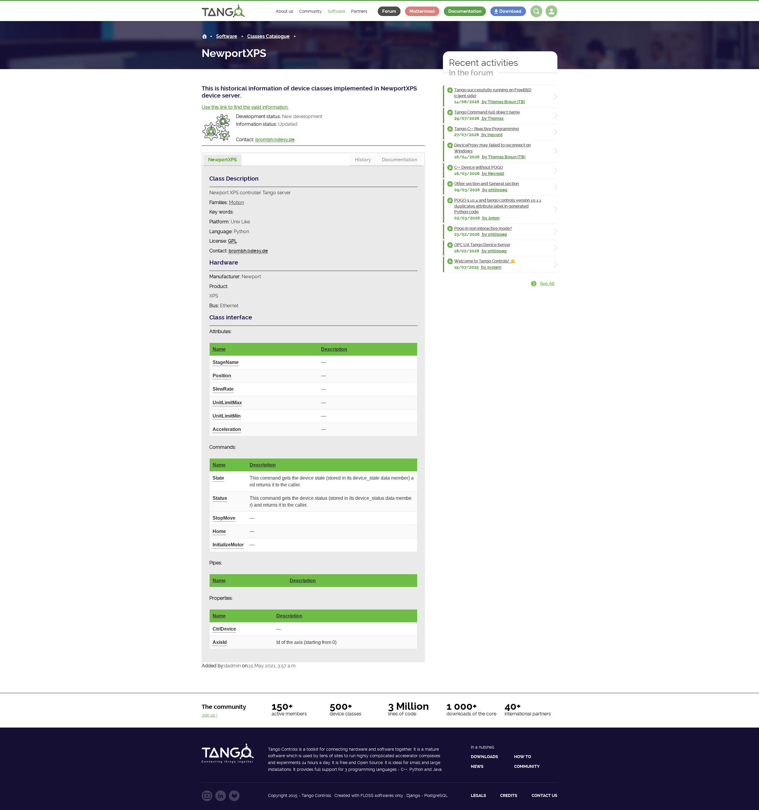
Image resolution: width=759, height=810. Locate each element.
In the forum (471, 72)
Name (219, 349)
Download (510, 11)
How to (522, 756)
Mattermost (422, 11)
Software (226, 36)
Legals (478, 795)
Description (334, 349)
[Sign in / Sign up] (551, 11)
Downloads (484, 756)
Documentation (464, 11)
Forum (389, 11)
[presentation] (222, 160)
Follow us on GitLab (234, 795)
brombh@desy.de (275, 139)
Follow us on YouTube (207, 795)
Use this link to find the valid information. (245, 107)
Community (527, 766)
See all (547, 283)
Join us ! (209, 715)
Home (205, 36)
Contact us (544, 795)
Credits (508, 795)
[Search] (536, 11)
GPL (232, 241)
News (477, 766)
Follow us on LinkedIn (220, 795)
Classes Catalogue (268, 36)
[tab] (222, 160)
